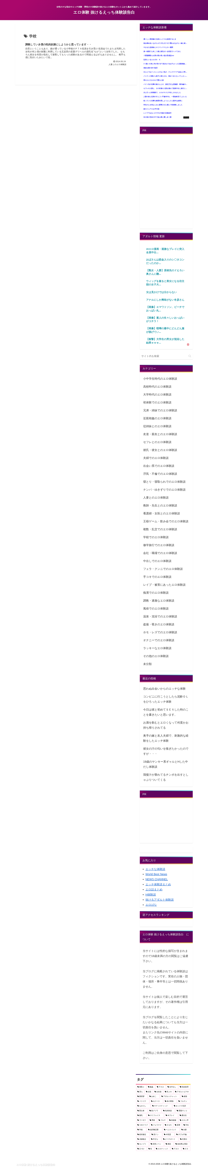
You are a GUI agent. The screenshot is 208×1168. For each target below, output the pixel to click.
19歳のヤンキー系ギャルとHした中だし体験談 (165, 764)
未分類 (147, 664)
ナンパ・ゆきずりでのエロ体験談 (164, 489)
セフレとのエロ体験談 (157, 442)
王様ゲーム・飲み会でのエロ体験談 (165, 521)
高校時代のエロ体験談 (157, 386)
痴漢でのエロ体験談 (156, 592)
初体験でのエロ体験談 (157, 402)
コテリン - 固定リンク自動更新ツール (186, 117)
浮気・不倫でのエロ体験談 (160, 473)
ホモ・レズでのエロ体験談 (160, 632)
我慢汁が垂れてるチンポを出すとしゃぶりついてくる (165, 777)
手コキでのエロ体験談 (157, 576)
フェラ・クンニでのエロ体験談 (163, 568)
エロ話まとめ (153, 889)
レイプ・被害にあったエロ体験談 (164, 584)
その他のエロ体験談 (156, 656)
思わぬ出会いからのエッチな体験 (164, 688)
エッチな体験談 (155, 869)
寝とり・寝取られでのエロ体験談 (164, 481)
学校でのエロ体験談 (156, 537)
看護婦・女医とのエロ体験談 (161, 513)
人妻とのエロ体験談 (156, 497)
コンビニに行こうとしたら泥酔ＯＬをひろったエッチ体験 (165, 699)
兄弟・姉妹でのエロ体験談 (160, 410)
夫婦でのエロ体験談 (156, 457)
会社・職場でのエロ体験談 (160, 553)
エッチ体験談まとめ (158, 884)
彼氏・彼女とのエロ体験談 (160, 450)
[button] (189, 356)
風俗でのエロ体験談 (156, 608)
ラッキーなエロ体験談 (157, 648)
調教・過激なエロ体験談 (158, 600)
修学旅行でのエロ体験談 (158, 545)
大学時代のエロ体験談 (157, 394)
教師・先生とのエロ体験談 (160, 505)
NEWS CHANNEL (156, 879)
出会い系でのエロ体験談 (158, 465)
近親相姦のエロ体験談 (157, 418)
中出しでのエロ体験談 (157, 560)
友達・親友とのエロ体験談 (160, 434)
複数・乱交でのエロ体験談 (160, 529)
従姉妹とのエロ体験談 (157, 426)
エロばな (151, 904)
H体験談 (150, 894)
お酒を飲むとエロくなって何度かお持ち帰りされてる (165, 725)
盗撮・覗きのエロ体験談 (158, 624)
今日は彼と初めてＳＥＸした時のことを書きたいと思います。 (165, 712)
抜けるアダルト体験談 (159, 899)
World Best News (156, 874)
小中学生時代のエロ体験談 (160, 378)
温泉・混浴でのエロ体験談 (160, 616)
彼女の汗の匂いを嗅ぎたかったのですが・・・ (165, 751)
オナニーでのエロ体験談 (158, 640)
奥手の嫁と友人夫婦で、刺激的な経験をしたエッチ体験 (165, 738)
